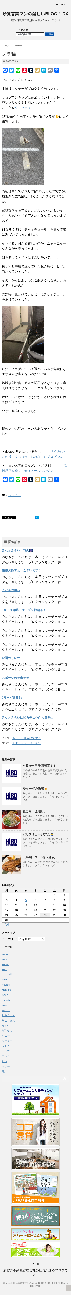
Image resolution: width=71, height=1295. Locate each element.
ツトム (6, 1045)
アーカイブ (9, 939)
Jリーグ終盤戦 (12, 697)
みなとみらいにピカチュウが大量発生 (27, 717)
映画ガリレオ (11, 658)
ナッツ (6, 1051)
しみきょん (8, 1015)
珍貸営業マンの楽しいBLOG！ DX (35, 13)
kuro (4, 969)
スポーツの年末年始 (15, 677)
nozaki (6, 984)
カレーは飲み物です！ (26, 738)
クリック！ (23, 108)
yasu (5, 1005)
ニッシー (7, 1056)
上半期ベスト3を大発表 (39, 857)
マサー (6, 1066)
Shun (5, 994)
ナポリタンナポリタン (26, 743)
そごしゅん (8, 1020)
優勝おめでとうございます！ (21, 570)
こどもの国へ (11, 590)
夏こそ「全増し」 (35, 811)
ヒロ (4, 1061)
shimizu (6, 989)
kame (5, 959)
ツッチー (14, 495)
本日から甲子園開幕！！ (39, 765)
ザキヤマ (7, 1030)
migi (4, 979)
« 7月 (5, 924)
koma (5, 964)
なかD (5, 1025)
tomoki (6, 999)
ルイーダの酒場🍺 (35, 788)
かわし (6, 1010)
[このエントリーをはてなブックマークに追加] (37, 517)
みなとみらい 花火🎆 (17, 550)
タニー (6, 1035)
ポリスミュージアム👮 (38, 834)
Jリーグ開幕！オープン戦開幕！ (24, 610)
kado (5, 953)
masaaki (7, 974)
